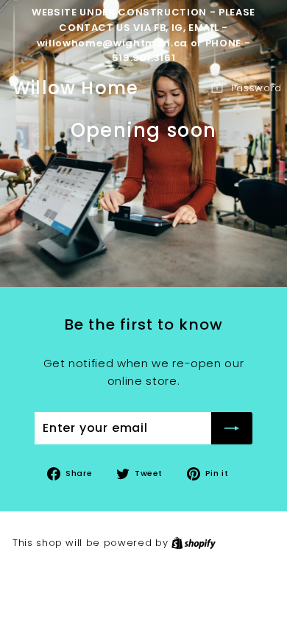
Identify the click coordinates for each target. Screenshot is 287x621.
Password (256, 88)
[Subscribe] (231, 428)
